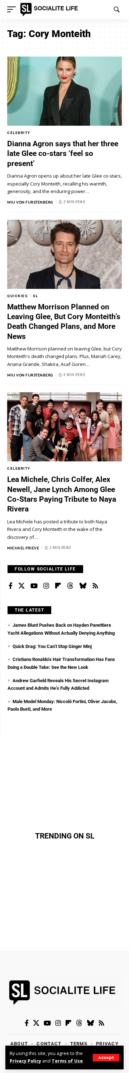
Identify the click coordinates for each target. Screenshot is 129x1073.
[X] (21, 586)
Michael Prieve (23, 548)
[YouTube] (34, 586)
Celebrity (18, 133)
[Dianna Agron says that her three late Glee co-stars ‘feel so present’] (64, 91)
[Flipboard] (58, 586)
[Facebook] (11, 586)
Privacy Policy (25, 1061)
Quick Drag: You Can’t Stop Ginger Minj (52, 646)
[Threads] (70, 586)
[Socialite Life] (50, 9)
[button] (106, 1057)
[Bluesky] (82, 586)
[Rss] (95, 586)
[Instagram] (46, 586)
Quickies (17, 296)
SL (35, 296)
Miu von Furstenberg (30, 202)
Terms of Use (67, 1061)
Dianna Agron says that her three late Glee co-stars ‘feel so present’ (62, 153)
